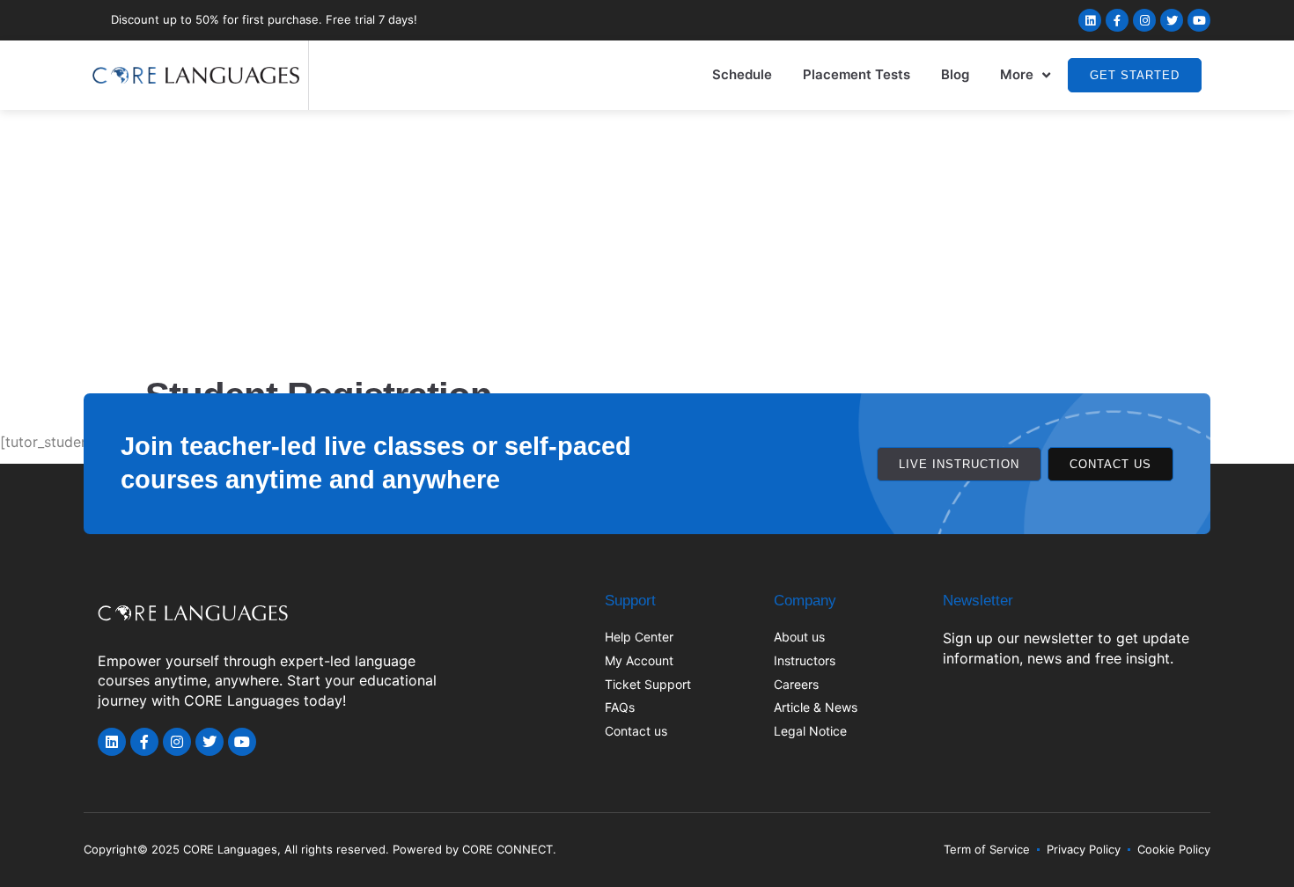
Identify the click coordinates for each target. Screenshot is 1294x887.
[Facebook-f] (1117, 20)
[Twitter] (1171, 20)
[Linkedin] (1089, 20)
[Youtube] (1198, 20)
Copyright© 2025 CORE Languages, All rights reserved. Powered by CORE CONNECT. (320, 849)
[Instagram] (1144, 20)
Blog (955, 74)
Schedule (742, 74)
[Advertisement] (647, 242)
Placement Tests (856, 74)
